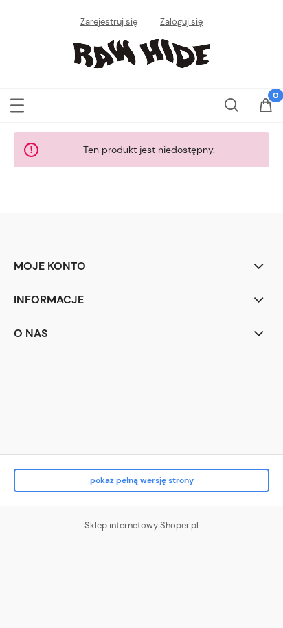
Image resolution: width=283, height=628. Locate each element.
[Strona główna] (141, 52)
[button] (17, 103)
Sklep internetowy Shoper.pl (141, 525)
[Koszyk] (266, 106)
